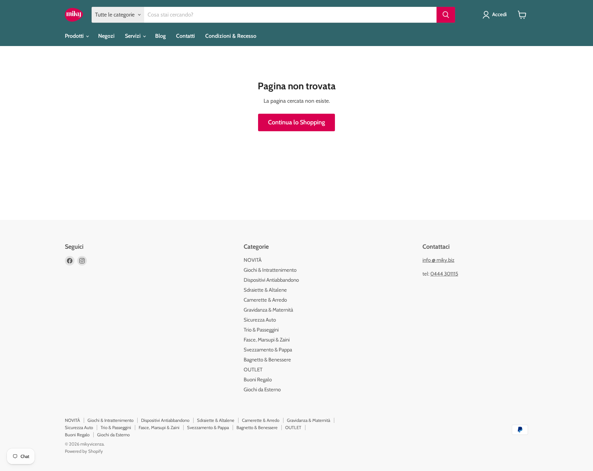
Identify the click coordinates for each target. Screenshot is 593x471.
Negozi (106, 36)
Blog (160, 36)
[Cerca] (446, 15)
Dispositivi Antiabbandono (271, 280)
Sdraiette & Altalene (265, 290)
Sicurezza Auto (260, 320)
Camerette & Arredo (265, 300)
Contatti (185, 36)
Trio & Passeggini (261, 330)
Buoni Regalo (258, 380)
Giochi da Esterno (262, 389)
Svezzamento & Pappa (268, 350)
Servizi (133, 36)
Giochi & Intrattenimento (270, 270)
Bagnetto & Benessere (267, 360)
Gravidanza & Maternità (268, 310)
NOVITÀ (252, 260)
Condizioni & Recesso (230, 36)
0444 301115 (444, 274)
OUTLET (253, 370)
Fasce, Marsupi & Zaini (267, 340)
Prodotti (75, 36)
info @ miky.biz (438, 260)
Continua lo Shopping (296, 122)
